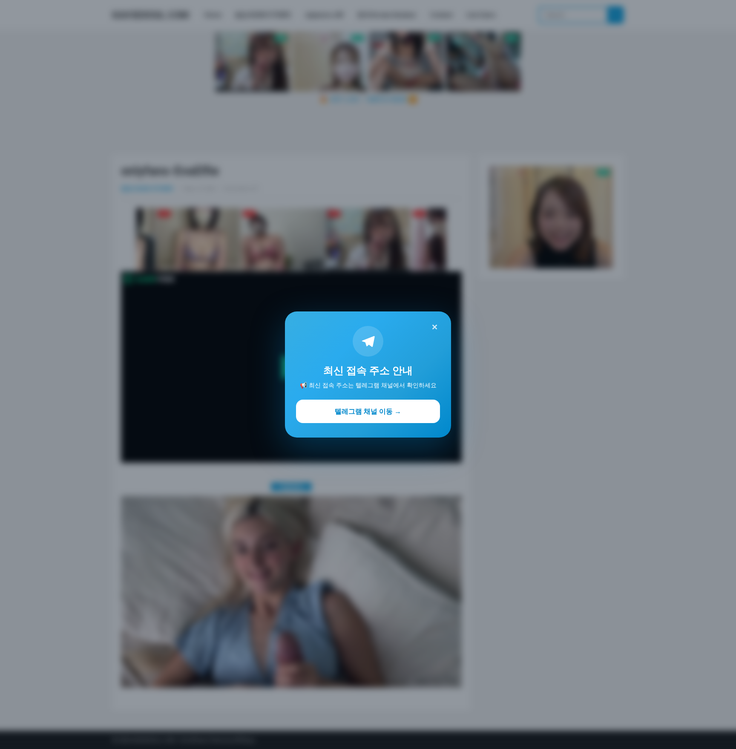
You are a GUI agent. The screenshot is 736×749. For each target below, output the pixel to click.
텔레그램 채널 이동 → (368, 411)
